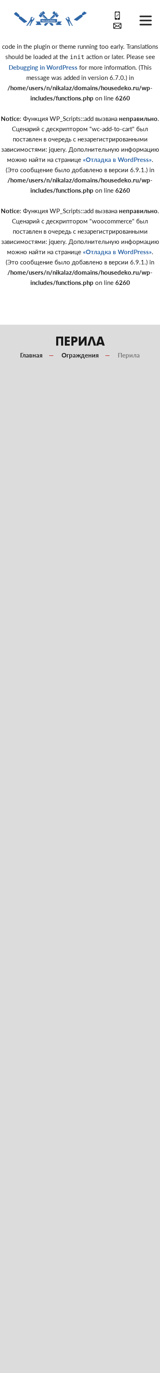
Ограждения (80, 355)
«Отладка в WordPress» (117, 159)
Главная (31, 355)
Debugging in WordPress (43, 67)
